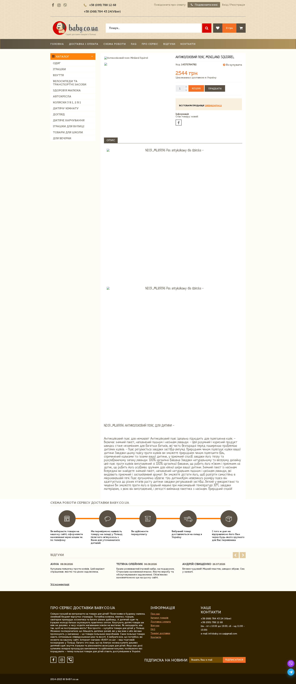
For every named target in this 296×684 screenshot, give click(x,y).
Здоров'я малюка (67, 90)
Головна (57, 44)
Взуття (58, 75)
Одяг (56, 63)
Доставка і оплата (83, 44)
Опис (111, 140)
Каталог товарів (159, 617)
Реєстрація (237, 4)
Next (243, 555)
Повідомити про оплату (170, 4)
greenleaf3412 (213, 105)
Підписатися (234, 659)
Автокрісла (62, 96)
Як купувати (233, 64)
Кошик (196, 88)
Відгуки (169, 44)
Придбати (214, 88)
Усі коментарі (59, 584)
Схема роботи (114, 44)
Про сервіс (150, 44)
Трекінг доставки (160, 633)
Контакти (187, 44)
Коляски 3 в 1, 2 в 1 (67, 102)
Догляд (59, 114)
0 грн (229, 28)
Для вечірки (62, 138)
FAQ (134, 44)
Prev (236, 555)
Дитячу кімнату (66, 108)
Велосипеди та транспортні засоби (69, 83)
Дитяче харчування (68, 120)
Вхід (225, 4)
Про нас (155, 614)
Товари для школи (68, 132)
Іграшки (59, 69)
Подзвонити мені (206, 4)
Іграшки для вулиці (68, 126)
